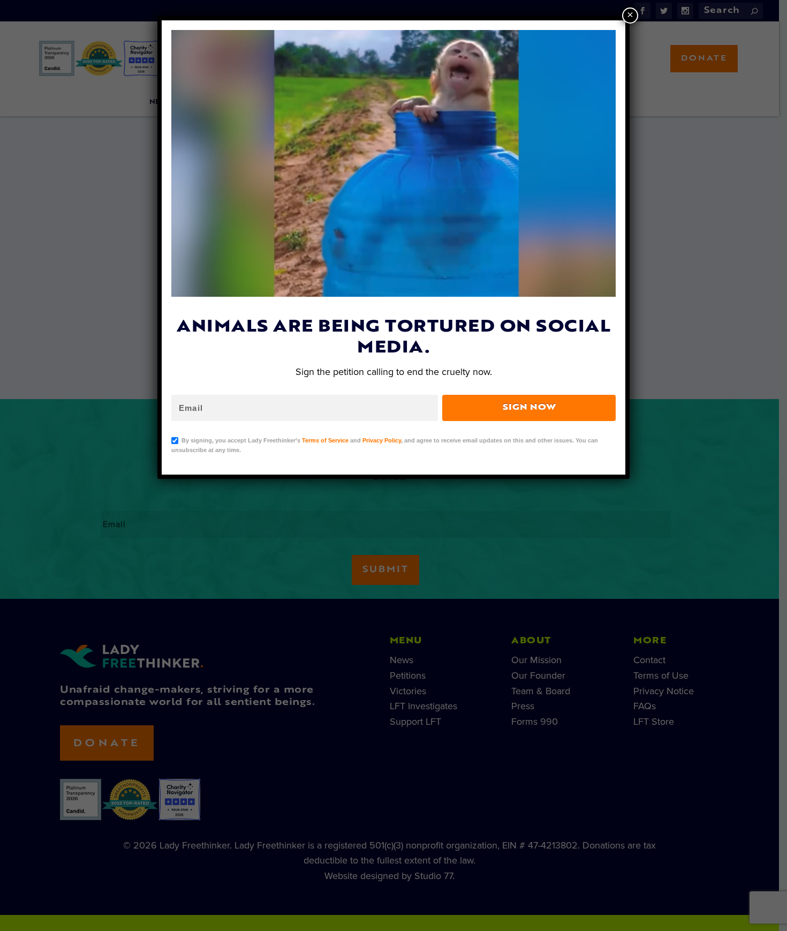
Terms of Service (325, 440)
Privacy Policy (381, 440)
